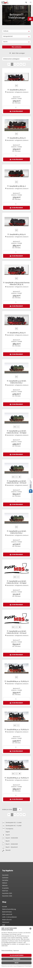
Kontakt (4, 906)
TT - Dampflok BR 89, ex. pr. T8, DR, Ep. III (17, 681)
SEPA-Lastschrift (7, 914)
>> (24, 64)
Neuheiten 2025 (7, 893)
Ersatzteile (5, 888)
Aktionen (5, 885)
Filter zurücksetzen (16, 47)
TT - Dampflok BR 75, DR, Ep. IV (16, 333)
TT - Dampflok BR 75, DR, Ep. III (16, 90)
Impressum (5, 922)
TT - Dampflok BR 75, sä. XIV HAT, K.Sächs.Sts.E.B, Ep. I (16, 382)
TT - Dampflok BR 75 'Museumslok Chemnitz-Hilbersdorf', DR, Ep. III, (16, 283)
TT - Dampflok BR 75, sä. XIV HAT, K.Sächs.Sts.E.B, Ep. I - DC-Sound (16, 482)
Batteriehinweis (7, 912)
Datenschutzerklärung (9, 909)
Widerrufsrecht (7, 919)
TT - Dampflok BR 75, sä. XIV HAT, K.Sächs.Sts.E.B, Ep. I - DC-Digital (16, 432)
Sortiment (5, 878)
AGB (3, 925)
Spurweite (5, 875)
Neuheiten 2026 (7, 896)
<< (8, 64)
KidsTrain (5, 891)
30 (19, 809)
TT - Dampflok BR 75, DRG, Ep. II (16, 186)
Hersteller (5, 880)
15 (14, 809)
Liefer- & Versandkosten (9, 917)
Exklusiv (4, 883)
